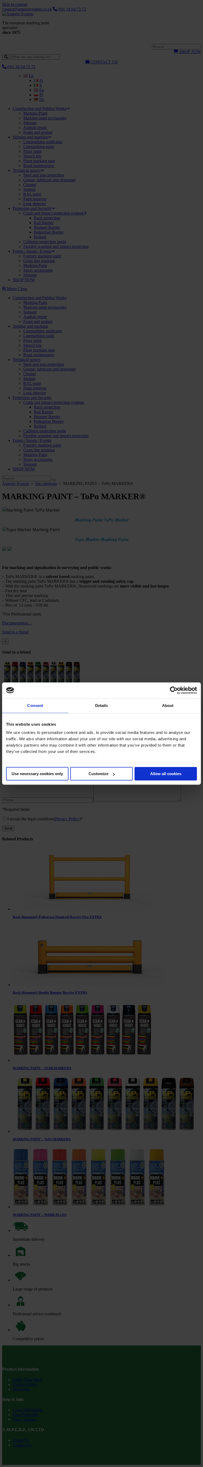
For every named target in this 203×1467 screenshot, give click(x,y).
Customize (98, 773)
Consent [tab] (35, 705)
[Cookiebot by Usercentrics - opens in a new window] (174, 690)
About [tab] (168, 705)
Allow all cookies (165, 773)
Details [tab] (101, 705)
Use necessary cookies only (37, 773)
